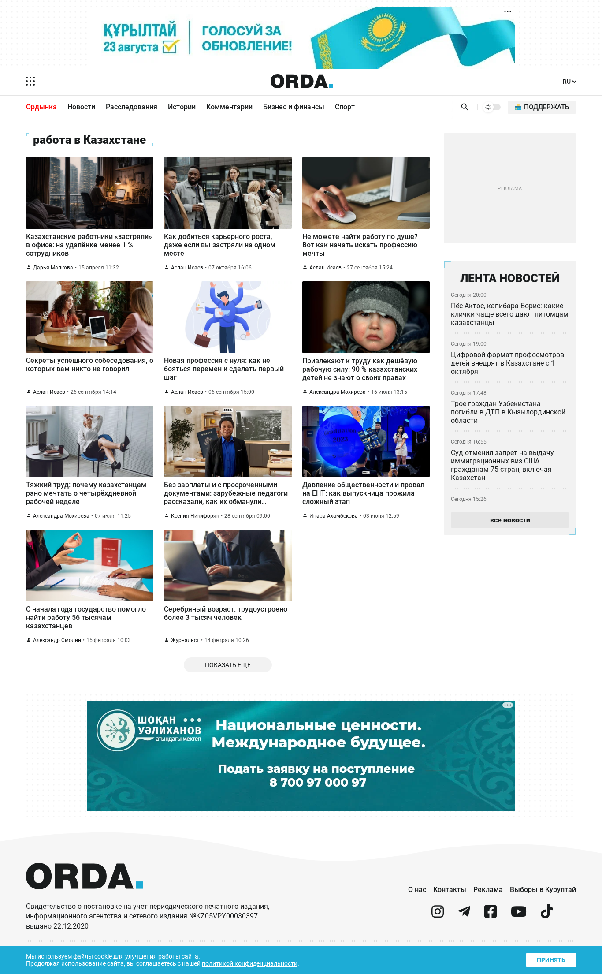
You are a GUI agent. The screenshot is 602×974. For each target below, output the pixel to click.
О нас (417, 889)
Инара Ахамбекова (333, 516)
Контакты (449, 889)
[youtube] (518, 915)
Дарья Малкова (53, 268)
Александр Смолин (57, 640)
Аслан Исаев (187, 268)
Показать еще (228, 664)
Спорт (345, 107)
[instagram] (437, 915)
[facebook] (490, 915)
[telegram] (464, 915)
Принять (551, 959)
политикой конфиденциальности (249, 963)
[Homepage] (302, 81)
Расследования (131, 107)
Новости (81, 107)
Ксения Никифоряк (195, 516)
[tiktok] (547, 915)
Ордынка (41, 107)
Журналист (185, 640)
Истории (182, 107)
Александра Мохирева (337, 392)
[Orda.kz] (84, 897)
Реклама (488, 889)
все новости (510, 520)
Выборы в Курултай (543, 889)
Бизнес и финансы (293, 107)
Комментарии (229, 107)
